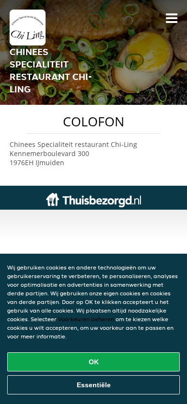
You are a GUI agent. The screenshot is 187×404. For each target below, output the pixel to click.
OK (94, 362)
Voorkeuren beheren (86, 319)
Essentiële (94, 385)
